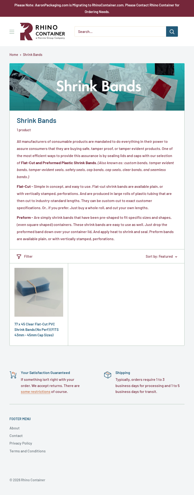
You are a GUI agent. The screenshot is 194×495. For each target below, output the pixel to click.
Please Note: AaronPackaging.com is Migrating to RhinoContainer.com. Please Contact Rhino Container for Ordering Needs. (97, 8)
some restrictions (35, 391)
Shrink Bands (32, 55)
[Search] (172, 31)
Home (13, 55)
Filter (28, 256)
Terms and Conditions (27, 451)
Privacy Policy (20, 443)
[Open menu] (11, 32)
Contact (16, 435)
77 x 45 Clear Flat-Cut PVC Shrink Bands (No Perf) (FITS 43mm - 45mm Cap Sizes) (36, 329)
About (14, 428)
